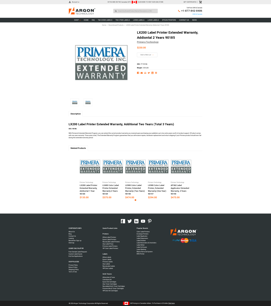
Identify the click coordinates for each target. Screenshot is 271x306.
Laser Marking (141, 249)
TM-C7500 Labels (122, 20)
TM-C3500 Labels (105, 20)
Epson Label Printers (109, 239)
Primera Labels (108, 262)
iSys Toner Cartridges (110, 284)
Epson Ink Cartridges (109, 282)
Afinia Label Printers (109, 237)
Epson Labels (107, 259)
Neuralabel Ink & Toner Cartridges (114, 286)
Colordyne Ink (107, 279)
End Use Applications (76, 256)
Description (76, 114)
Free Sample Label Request (78, 252)
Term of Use (73, 272)
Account (74, 2)
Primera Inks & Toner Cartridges (113, 288)
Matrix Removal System (145, 251)
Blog (70, 234)
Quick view (90, 166)
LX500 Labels (153, 20)
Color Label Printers (143, 231)
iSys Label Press (108, 244)
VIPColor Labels (108, 268)
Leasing (71, 238)
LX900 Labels (138, 20)
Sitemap (71, 243)
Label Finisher (141, 240)
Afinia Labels (107, 257)
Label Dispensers (142, 238)
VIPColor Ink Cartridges (110, 291)
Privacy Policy (73, 265)
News (194, 20)
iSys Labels (106, 264)
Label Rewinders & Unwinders (146, 243)
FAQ (93, 20)
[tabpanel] (90, 176)
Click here (171, 303)
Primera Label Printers (110, 246)
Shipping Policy (74, 269)
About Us (72, 231)
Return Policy (73, 267)
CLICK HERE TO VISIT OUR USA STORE (150, 2)
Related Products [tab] (78, 148)
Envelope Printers (142, 234)
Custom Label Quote (75, 254)
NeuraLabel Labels (109, 266)
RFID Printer (140, 254)
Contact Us (184, 20)
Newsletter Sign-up (75, 240)
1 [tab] (135, 200)
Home (86, 20)
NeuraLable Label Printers (111, 242)
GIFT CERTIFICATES (190, 2)
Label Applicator (142, 236)
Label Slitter (141, 245)
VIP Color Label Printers (110, 248)
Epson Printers (169, 20)
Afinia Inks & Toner (109, 277)
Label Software (142, 247)
